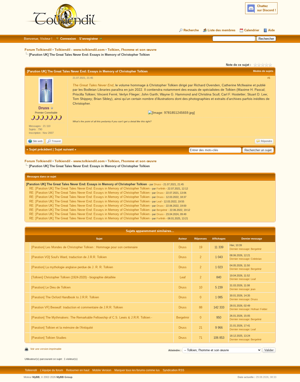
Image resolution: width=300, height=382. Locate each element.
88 (200, 307)
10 (200, 287)
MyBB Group (64, 377)
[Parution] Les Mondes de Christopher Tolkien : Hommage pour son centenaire (84, 247)
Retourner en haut (77, 370)
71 (200, 337)
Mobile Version (101, 370)
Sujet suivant (64, 149)
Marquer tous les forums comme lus (137, 370)
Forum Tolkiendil (38, 49)
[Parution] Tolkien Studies (48, 337)
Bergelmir (162, 210)
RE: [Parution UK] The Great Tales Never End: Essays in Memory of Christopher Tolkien (89, 188)
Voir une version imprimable (45, 348)
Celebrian (256, 258)
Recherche (191, 30)
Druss (157, 184)
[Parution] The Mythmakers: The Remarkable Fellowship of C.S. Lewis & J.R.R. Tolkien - (91, 317)
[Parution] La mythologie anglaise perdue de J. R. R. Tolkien (72, 267)
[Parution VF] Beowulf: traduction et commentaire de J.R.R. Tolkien (77, 307)
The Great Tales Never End (93, 85)
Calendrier (251, 30)
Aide (271, 30)
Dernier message (239, 249)
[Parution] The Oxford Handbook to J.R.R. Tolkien (65, 297)
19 (200, 247)
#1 (268, 77)
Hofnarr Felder (259, 309)
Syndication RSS (173, 370)
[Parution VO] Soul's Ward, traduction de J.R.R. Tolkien (69, 257)
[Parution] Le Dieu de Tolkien (51, 287)
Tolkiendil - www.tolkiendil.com (80, 49)
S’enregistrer (88, 38)
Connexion (68, 38)
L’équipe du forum (51, 370)
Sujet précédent (40, 149)
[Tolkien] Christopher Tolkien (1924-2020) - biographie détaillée (73, 277)
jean (253, 289)
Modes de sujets (263, 71)
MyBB (36, 377)
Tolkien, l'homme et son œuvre (132, 49)
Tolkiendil (31, 370)
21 (200, 327)
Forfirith (161, 188)
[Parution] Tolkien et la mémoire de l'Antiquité (62, 327)
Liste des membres (221, 30)
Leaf (159, 201)
